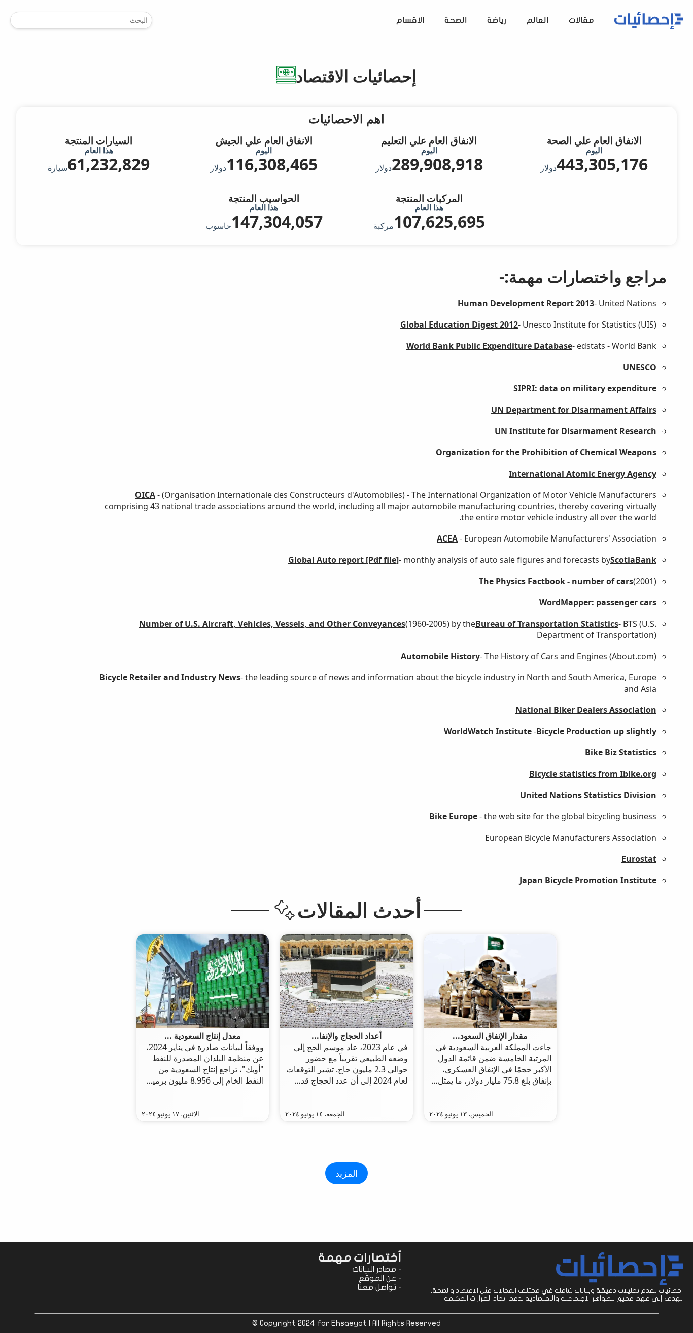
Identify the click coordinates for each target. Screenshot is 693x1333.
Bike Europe (453, 816)
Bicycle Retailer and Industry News (169, 677)
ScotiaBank (633, 559)
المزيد (346, 1173)
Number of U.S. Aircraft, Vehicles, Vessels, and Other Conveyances (272, 623)
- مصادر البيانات (377, 1269)
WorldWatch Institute (488, 731)
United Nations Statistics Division (588, 795)
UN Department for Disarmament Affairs (573, 409)
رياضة (496, 20)
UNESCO (639, 367)
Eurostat (638, 858)
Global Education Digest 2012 (459, 324)
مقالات (581, 20)
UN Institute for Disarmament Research (575, 431)
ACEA (447, 538)
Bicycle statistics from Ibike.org (592, 773)
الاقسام (410, 20)
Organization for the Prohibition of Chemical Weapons (546, 452)
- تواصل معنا (380, 1287)
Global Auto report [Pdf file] (343, 559)
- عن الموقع (380, 1278)
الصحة (455, 20)
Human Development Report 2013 (526, 303)
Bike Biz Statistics (620, 752)
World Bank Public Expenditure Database (489, 345)
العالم (537, 20)
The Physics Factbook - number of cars (556, 581)
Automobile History (440, 656)
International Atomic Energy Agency (582, 473)
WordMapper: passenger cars (597, 602)
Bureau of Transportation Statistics (546, 623)
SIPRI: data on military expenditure (584, 388)
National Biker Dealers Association (585, 709)
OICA (145, 494)
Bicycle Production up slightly (596, 731)
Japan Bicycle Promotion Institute (587, 880)
